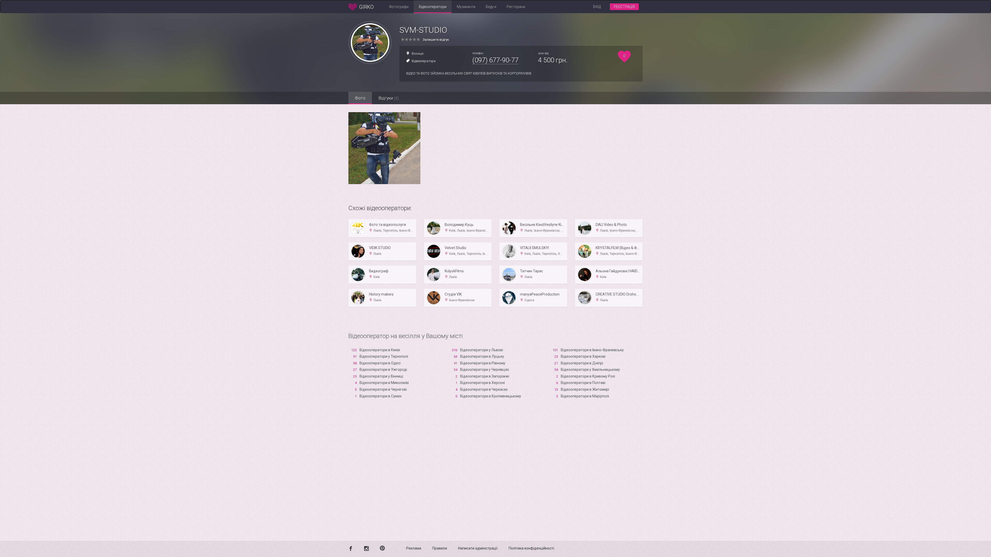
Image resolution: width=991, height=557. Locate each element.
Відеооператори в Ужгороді (383, 369)
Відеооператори (432, 7)
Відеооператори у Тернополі (383, 356)
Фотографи (399, 7)
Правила (439, 548)
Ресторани (516, 7)
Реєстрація (624, 7)
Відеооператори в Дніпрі (582, 363)
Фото (360, 98)
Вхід (597, 7)
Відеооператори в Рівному (482, 363)
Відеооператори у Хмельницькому (590, 369)
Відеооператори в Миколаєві (384, 383)
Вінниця (417, 53)
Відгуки (388, 98)
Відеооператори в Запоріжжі (484, 376)
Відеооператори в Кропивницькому (490, 396)
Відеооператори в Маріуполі (585, 396)
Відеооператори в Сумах (380, 396)
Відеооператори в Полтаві (583, 383)
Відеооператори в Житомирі (585, 389)
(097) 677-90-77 (495, 60)
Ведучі (491, 7)
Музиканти (466, 7)
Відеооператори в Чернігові (383, 389)
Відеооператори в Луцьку (482, 356)
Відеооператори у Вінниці (381, 376)
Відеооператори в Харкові (583, 356)
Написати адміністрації (478, 548)
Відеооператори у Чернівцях (484, 369)
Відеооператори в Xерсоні (482, 383)
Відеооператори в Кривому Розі (588, 376)
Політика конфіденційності (531, 548)
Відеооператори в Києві (379, 350)
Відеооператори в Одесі (380, 363)
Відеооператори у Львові (481, 350)
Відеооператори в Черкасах (484, 389)
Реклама (413, 548)
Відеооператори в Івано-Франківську (592, 350)
